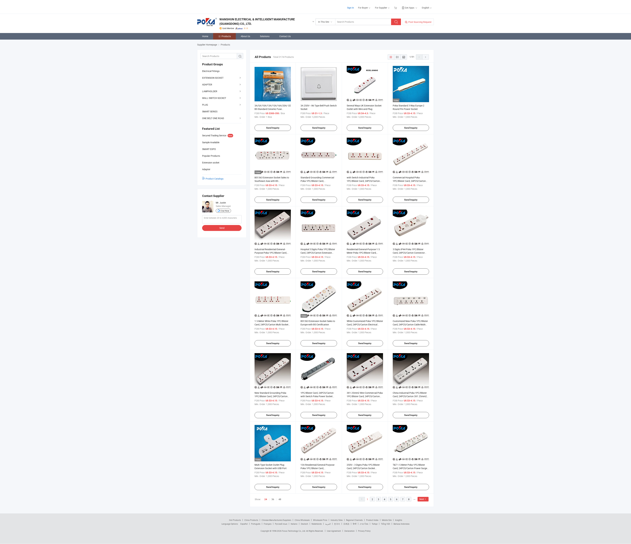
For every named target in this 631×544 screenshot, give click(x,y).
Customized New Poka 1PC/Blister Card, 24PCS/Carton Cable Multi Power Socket (410, 324)
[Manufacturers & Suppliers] (218, 6)
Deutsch (304, 523)
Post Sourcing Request (420, 21)
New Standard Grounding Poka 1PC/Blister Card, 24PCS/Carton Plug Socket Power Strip (271, 396)
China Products (251, 520)
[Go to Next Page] (425, 57)
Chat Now (224, 210)
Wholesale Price (320, 520)
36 (272, 499)
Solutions (264, 36)
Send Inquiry (272, 127)
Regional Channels (354, 520)
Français (267, 523)
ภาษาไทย (364, 523)
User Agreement (334, 531)
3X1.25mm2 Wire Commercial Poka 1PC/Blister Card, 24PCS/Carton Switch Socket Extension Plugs (365, 396)
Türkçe (374, 523)
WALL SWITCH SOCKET (214, 98)
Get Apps (409, 7)
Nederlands (317, 523)
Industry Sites (337, 520)
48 (280, 499)
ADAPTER (207, 84)
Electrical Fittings (211, 71)
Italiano (294, 523)
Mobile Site (387, 520)
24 (265, 499)
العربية (328, 523)
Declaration (349, 531)
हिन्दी (354, 523)
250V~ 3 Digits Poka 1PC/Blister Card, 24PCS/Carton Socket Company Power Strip (363, 468)
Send (221, 227)
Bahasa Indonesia (401, 523)
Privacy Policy (364, 531)
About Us (245, 36)
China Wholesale (302, 520)
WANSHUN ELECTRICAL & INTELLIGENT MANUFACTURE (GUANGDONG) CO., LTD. (257, 21)
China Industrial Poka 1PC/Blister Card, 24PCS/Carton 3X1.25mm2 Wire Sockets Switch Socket (410, 396)
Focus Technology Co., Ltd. (294, 531)
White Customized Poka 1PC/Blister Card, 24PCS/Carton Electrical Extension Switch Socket (365, 324)
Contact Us (285, 36)
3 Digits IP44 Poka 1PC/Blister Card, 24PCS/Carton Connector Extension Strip (409, 253)
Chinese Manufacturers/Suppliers (276, 520)
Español (244, 523)
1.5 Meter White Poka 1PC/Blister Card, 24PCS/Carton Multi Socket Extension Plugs (271, 324)
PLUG (205, 104)
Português (255, 523)
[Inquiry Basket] (396, 7)
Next (421, 499)
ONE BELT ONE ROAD (213, 118)
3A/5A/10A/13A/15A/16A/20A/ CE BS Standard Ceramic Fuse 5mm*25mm (273, 109)
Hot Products (235, 520)
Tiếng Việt (385, 523)
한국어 (337, 523)
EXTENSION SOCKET (212, 77)
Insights (398, 520)
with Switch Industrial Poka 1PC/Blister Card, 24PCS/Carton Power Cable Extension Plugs (363, 181)
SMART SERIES (209, 111)
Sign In (350, 7)
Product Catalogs (214, 178)
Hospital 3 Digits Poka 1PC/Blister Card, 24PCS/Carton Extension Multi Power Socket (318, 253)
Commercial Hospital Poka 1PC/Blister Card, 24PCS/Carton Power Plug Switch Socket (409, 181)
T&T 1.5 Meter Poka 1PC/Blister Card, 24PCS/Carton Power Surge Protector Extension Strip (410, 468)
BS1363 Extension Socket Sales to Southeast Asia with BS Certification (272, 181)
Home (205, 36)
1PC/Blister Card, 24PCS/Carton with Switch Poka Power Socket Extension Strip (317, 396)
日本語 (346, 523)
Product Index (372, 520)
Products (226, 36)
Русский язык (281, 523)
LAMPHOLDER (209, 91)
